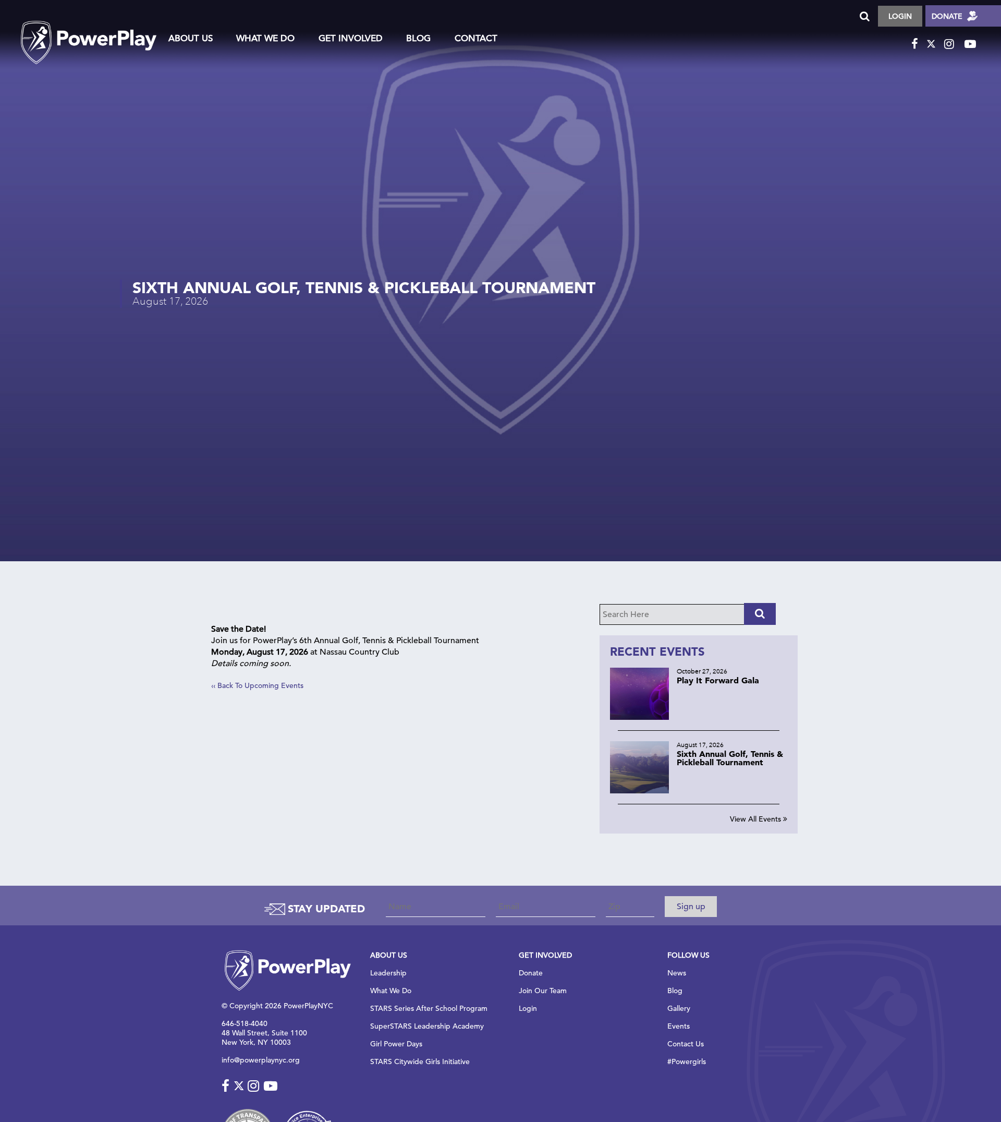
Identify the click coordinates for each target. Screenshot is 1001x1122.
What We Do (265, 38)
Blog (418, 38)
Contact (476, 38)
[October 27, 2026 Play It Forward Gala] (698, 717)
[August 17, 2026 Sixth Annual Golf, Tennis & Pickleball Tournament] (698, 790)
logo (88, 32)
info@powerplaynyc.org (261, 1060)
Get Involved (351, 38)
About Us (190, 38)
